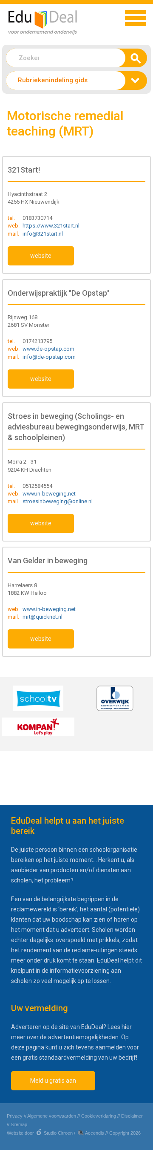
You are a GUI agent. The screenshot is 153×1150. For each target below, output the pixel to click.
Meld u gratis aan (53, 1080)
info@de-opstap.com (49, 357)
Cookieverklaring (98, 1115)
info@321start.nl (43, 234)
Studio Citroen (58, 1133)
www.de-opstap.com (48, 349)
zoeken (133, 60)
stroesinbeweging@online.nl (58, 501)
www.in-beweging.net (49, 493)
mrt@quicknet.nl (42, 617)
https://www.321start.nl (51, 225)
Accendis (94, 1133)
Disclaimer (132, 1115)
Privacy (15, 1115)
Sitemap (19, 1124)
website (40, 255)
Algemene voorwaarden (51, 1115)
